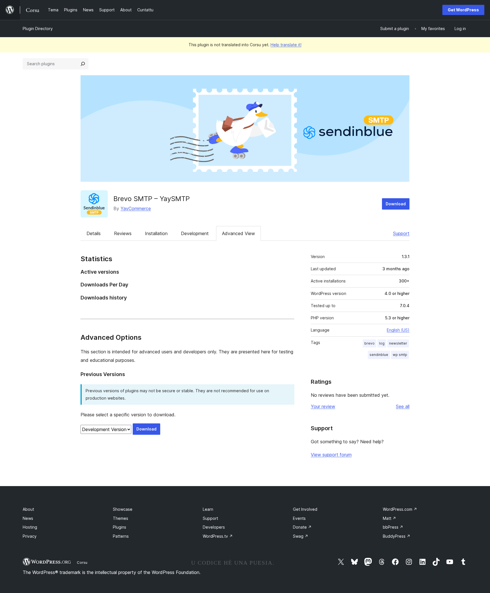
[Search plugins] (82, 63)
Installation (156, 233)
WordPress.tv (218, 536)
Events (299, 518)
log (382, 343)
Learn (208, 509)
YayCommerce (136, 208)
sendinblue (378, 355)
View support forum (331, 454)
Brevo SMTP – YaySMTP (151, 199)
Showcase (122, 509)
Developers (214, 527)
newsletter (398, 343)
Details (93, 233)
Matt (389, 518)
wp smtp (400, 355)
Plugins (119, 527)
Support (401, 233)
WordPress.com (400, 509)
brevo (369, 343)
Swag (300, 536)
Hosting (30, 527)
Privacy (30, 536)
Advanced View (238, 233)
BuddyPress (396, 536)
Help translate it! (286, 44)
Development (195, 233)
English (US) (398, 330)
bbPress (393, 527)
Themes (120, 518)
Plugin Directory (38, 28)
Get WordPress (463, 9)
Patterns (121, 536)
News (28, 518)
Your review (323, 406)
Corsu (82, 562)
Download (396, 203)
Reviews (123, 233)
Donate (302, 527)
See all (402, 406)
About (28, 509)
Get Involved (305, 509)
